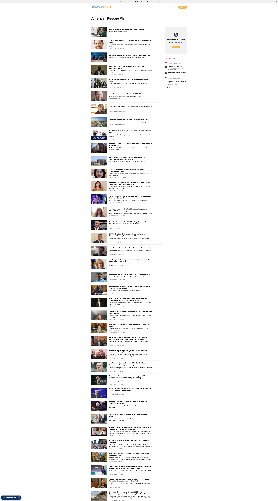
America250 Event (135, 7)
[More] (155, 7)
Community (120, 7)
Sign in (175, 7)
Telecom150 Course (147, 7)
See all (167, 87)
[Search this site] (170, 7)
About (126, 7)
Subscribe (182, 7)
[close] (276, 2)
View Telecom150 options (9, 497)
